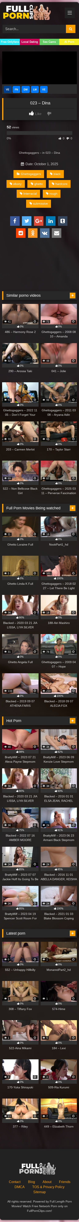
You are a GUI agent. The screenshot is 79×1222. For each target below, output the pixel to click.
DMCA (20, 1187)
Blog (31, 1182)
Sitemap (39, 1192)
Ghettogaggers (31, 174)
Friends (64, 1182)
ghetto (38, 184)
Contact (14, 1182)
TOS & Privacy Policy (48, 1187)
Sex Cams (49, 41)
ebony (17, 184)
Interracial (30, 193)
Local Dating (29, 41)
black (57, 174)
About (47, 1182)
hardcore (61, 184)
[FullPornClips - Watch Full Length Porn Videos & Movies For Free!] (32, 12)
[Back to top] (66, 1209)
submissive (40, 203)
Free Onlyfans (10, 41)
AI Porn (69, 41)
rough (53, 193)
